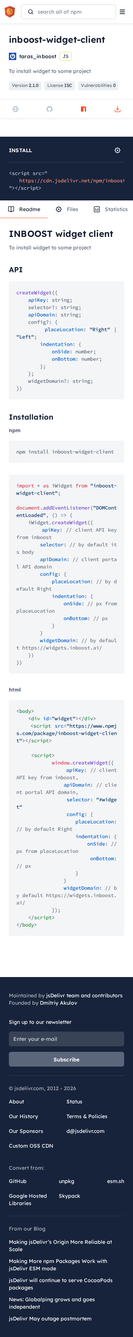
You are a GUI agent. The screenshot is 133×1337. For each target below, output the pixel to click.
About (16, 1101)
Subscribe (67, 1059)
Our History (23, 1116)
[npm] (83, 109)
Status (74, 1101)
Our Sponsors (26, 1131)
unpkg (66, 1181)
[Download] (117, 109)
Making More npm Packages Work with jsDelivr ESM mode (58, 1265)
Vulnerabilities (98, 85)
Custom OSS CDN (31, 1145)
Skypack (69, 1196)
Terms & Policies (87, 1116)
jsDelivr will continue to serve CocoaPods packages (61, 1284)
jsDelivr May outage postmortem (50, 1318)
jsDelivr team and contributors (84, 995)
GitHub (18, 1181)
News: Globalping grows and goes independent (52, 1303)
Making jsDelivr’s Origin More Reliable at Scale (60, 1246)
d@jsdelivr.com (85, 1131)
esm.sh (115, 1181)
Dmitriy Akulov (58, 1003)
